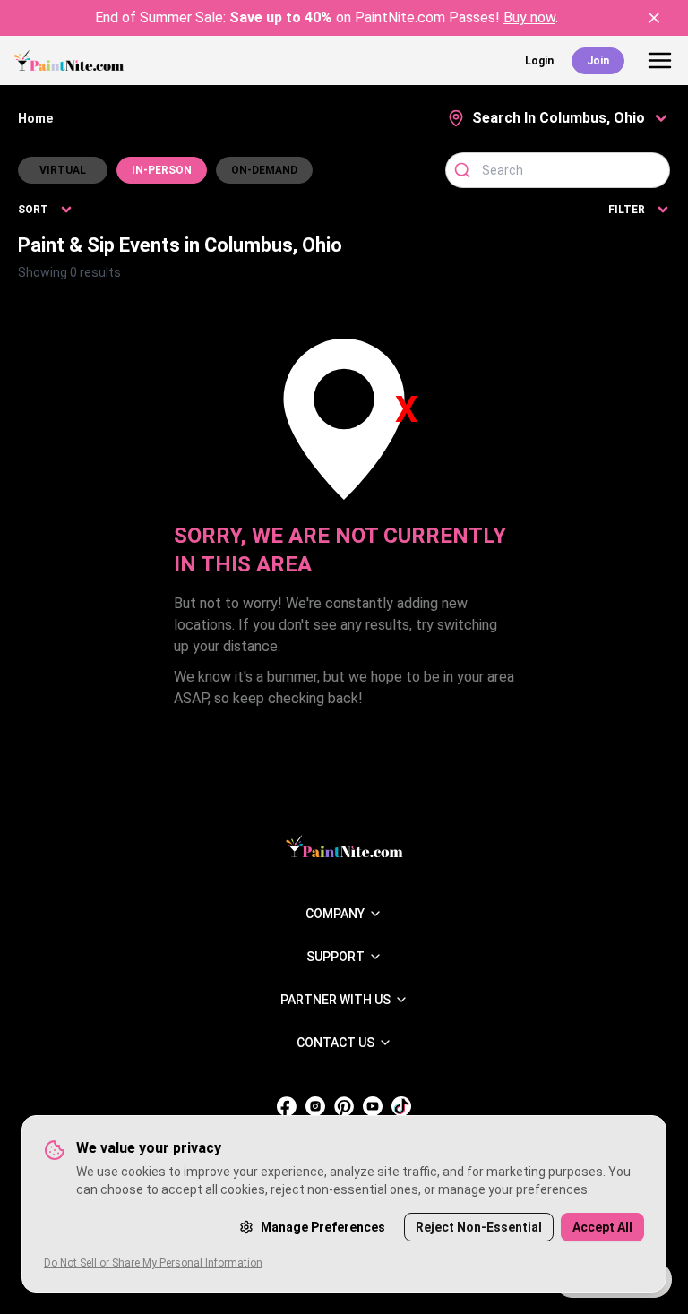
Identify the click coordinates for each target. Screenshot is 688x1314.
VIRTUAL (62, 170)
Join (598, 61)
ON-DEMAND (264, 170)
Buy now (529, 17)
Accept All (602, 1227)
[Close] (654, 18)
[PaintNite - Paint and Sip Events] (69, 60)
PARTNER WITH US (335, 999)
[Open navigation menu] (660, 60)
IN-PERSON (162, 170)
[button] (558, 118)
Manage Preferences (323, 1227)
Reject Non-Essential (479, 1227)
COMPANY (335, 913)
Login (539, 61)
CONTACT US (335, 1042)
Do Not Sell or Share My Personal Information (153, 1263)
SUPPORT (335, 956)
